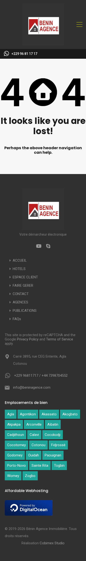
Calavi (34, 435)
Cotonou (38, 445)
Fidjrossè (58, 445)
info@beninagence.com (31, 387)
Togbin (59, 465)
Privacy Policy (27, 339)
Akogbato (70, 414)
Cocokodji (52, 435)
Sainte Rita (40, 465)
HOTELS (19, 269)
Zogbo (30, 476)
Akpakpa (14, 424)
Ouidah (33, 455)
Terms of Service (59, 339)
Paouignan (53, 455)
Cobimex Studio (52, 543)
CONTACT (21, 294)
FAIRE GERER (23, 285)
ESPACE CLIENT (25, 277)
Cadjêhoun (15, 435)
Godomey (14, 455)
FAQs (17, 319)
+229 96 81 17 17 (24, 54)
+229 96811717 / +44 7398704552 (41, 375)
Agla (10, 414)
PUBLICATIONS (25, 310)
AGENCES (20, 302)
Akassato (49, 414)
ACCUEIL (20, 260)
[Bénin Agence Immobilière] (43, 43)
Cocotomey (16, 445)
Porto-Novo (16, 465)
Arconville (34, 424)
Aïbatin (52, 424)
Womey (13, 476)
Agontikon (28, 414)
